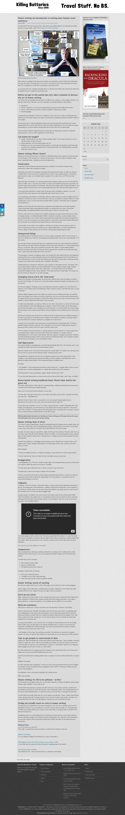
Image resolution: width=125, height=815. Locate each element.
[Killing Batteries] (35, 5)
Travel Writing (50, 23)
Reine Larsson (67, 784)
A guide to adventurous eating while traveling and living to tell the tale (71, 787)
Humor (33, 23)
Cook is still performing (34, 183)
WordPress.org (88, 178)
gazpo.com (78, 805)
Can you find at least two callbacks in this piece (31, 545)
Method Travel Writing (24, 734)
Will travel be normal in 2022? (71, 780)
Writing (56, 23)
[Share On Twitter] (2, 210)
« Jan (84, 151)
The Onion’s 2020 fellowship (49, 83)
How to (29, 23)
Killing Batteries (48, 805)
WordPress (64, 805)
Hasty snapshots (46, 771)
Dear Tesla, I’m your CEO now (71, 769)
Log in (86, 168)
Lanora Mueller (67, 768)
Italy (42, 781)
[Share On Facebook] (2, 206)
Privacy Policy (83, 813)
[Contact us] (2, 214)
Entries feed (87, 171)
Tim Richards (67, 779)
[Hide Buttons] (1, 217)
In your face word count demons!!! (27, 727)
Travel (42, 778)
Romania (43, 775)
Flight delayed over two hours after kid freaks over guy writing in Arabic (38, 742)
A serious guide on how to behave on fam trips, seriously (72, 796)
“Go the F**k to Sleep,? (41, 405)
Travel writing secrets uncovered (27, 749)
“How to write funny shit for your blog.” (47, 28)
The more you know (41, 23)
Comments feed (88, 174)
